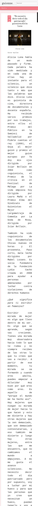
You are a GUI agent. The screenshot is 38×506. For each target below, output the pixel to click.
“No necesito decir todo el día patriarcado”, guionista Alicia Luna (19, 21)
